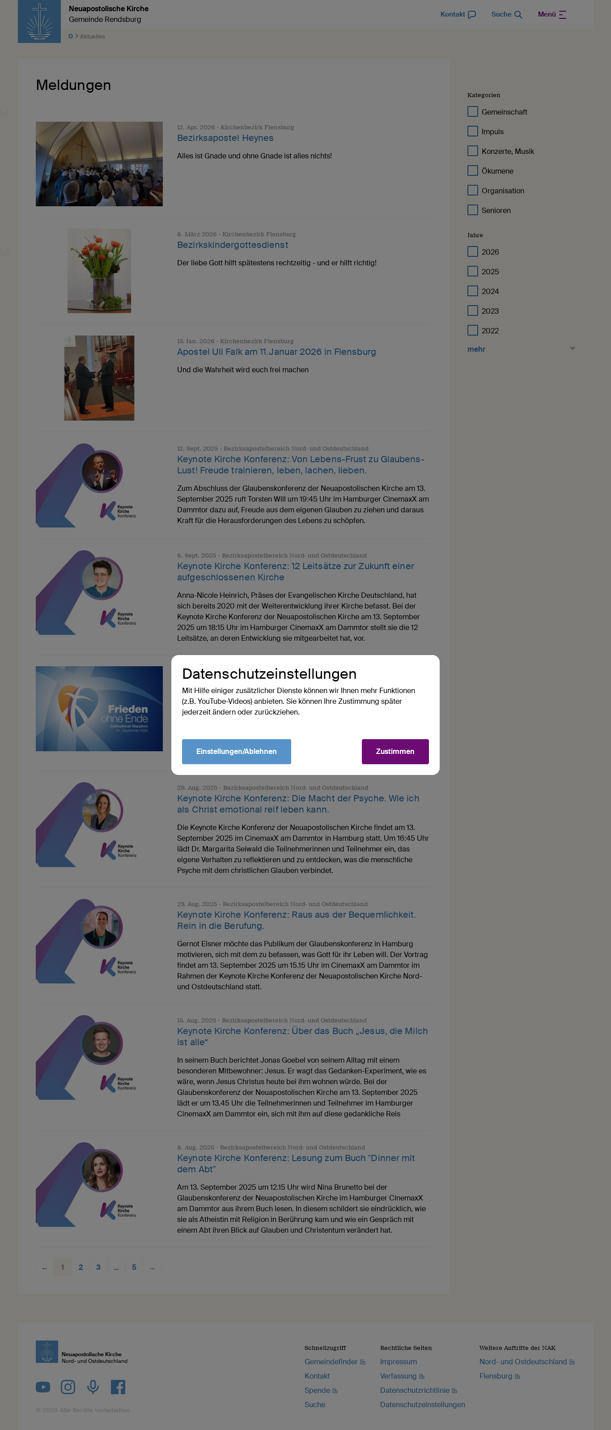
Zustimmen (395, 751)
